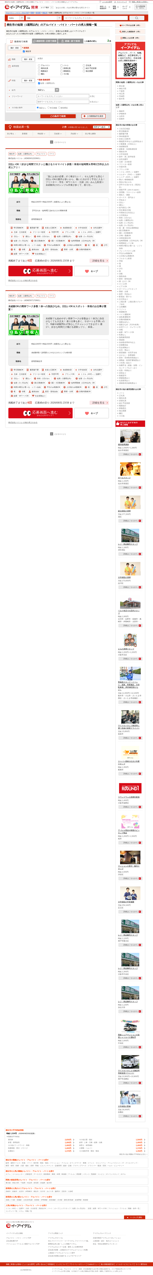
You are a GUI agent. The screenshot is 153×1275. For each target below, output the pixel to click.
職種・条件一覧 (134, 1208)
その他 (66, 74)
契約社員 (44, 68)
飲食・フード (27, 1163)
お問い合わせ (41, 1264)
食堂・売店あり (125, 294)
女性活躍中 (123, 159)
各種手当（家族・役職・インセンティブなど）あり (130, 366)
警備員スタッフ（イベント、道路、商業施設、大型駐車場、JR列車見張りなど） (129, 686)
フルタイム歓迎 (125, 258)
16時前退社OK (125, 238)
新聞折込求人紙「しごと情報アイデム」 (63, 1244)
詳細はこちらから (130, 454)
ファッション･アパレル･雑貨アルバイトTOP (22, 1244)
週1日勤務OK (124, 230)
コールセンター (18, 1174)
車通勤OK (123, 312)
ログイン (140, 7)
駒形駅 (85, 1200)
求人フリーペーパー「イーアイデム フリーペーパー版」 (69, 1241)
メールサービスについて (125, 1264)
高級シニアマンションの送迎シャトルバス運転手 (129, 1036)
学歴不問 (122, 167)
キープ (94, 271)
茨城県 (121, 96)
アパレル (71, 1174)
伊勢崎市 (122, 114)
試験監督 (28, 1174)
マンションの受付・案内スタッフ (129, 867)
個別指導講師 (123, 444)
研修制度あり (124, 378)
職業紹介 (44, 71)
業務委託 (67, 71)
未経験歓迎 (123, 146)
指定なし (42, 108)
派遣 (89, 1208)
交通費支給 (123, 345)
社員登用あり (124, 381)
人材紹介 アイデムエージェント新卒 (61, 1253)
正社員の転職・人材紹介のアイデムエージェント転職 (68, 1250)
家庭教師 (46, 1174)
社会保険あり (124, 347)
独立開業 (89, 71)
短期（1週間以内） (48, 83)
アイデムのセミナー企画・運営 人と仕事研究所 (65, 1247)
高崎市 (121, 111)
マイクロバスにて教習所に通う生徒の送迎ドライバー (129, 727)
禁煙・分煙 (123, 292)
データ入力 (38, 1174)
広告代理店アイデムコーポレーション (107, 1238)
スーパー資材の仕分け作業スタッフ (129, 762)
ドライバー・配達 (94, 1165)
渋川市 (42, 1191)
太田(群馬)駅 (28, 1200)
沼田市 (64, 1191)
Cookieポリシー (93, 1264)
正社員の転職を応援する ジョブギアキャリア (64, 1256)
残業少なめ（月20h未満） (129, 325)
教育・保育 (10, 1165)
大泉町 (70, 1191)
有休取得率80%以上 (127, 342)
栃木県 (121, 99)
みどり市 (50, 1191)
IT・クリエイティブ (129, 1163)
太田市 (121, 116)
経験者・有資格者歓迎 (128, 149)
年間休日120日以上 (127, 213)
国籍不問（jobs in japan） (129, 190)
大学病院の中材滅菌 (126, 902)
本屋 (58, 1174)
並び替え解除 (90, 134)
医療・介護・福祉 (22, 1165)
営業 (104, 1165)
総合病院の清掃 (124, 511)
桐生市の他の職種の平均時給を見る (132, 1154)
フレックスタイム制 (127, 251)
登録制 (121, 340)
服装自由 (122, 276)
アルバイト (45, 65)
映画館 (64, 1174)
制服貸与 (122, 375)
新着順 (24, 134)
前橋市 (121, 119)
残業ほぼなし (124, 322)
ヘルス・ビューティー (116, 1165)
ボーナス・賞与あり (127, 197)
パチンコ (86, 1174)
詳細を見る (98, 260)
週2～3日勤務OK (126, 233)
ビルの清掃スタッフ (126, 649)
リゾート (122, 309)
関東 (32, 13)
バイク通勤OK (125, 314)
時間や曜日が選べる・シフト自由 (130, 247)
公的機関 (122, 307)
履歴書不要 (123, 134)
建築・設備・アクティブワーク (74, 1165)
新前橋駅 (52, 1200)
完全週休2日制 (125, 210)
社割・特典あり (125, 370)
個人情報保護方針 (107, 1264)
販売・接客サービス (13, 1163)
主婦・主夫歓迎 (125, 162)
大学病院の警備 (124, 1106)
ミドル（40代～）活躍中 (129, 172)
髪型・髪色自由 (125, 279)
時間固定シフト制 (126, 243)
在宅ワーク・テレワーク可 (130, 327)
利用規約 (51, 1264)
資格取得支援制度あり (128, 383)
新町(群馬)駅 (68, 1200)
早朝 (121, 261)
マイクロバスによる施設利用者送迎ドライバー (129, 1072)
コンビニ (101, 1174)
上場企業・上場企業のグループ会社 (130, 303)
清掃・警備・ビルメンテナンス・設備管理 (46, 1165)
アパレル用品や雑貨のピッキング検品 (129, 831)
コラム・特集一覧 (25, 1211)
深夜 (121, 274)
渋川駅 (59, 1200)
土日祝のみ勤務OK (126, 256)
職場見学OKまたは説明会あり (131, 141)
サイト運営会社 (141, 1264)
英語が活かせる (125, 182)
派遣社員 (67, 68)
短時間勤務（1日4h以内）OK (131, 241)
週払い (121, 205)
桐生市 (44, 13)
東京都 (121, 86)
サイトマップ (122, 2)
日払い (121, 202)
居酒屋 (78, 1174)
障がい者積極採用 (126, 180)
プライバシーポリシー (77, 1264)
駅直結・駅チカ (125, 297)
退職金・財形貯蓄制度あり (130, 360)
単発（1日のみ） (126, 218)
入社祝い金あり (125, 363)
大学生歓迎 (123, 154)
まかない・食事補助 (127, 355)
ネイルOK (123, 284)
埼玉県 (121, 94)
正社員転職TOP (12, 1241)
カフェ (8, 1174)
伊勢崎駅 (44, 1200)
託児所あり (123, 299)
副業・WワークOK (126, 332)
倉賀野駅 (78, 1200)
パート (66, 65)
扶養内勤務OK (125, 319)
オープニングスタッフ (128, 289)
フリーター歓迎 (125, 164)
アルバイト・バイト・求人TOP (17, 13)
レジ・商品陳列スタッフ (128, 544)
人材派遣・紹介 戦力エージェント (106, 1241)
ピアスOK (123, 286)
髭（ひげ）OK (125, 281)
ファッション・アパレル (59, 1163)
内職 (121, 330)
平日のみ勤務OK (125, 253)
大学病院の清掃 (124, 577)
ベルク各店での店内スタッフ (129, 612)
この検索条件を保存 (93, 116)
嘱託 (43, 74)
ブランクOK (124, 169)
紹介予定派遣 (91, 68)
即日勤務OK (124, 131)
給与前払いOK (125, 208)
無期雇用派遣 (124, 337)
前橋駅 (19, 1200)
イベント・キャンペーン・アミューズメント (104, 1163)
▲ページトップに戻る (134, 1217)
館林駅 (36, 1200)
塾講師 (93, 1174)
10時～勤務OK (125, 236)
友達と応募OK (125, 139)
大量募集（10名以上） (128, 144)
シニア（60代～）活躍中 (129, 177)
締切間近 (64, 108)
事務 (53, 1174)
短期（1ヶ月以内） (126, 223)
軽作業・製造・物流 (41, 1163)
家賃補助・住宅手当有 (128, 353)
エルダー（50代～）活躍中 (130, 174)
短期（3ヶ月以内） (126, 225)
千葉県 (121, 91)
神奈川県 (122, 89)
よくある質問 (107, 2)
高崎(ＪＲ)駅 (10, 1200)
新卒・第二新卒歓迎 (127, 157)
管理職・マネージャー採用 (130, 192)
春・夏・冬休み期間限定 (129, 228)
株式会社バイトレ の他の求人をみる (23, 280)
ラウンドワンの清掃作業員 (129, 797)
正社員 (88, 65)
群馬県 (38, 13)
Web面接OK (124, 136)
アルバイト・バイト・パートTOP (18, 1238)
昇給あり (122, 200)
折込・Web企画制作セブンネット (105, 1244)
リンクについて (61, 1264)
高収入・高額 (124, 195)
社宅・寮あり (124, 350)
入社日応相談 (124, 129)
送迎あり (122, 373)
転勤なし (122, 335)
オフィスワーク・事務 (78, 1163)
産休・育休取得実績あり (129, 358)
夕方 (121, 269)
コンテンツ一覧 (11, 1211)
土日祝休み (123, 215)
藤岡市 (57, 1191)
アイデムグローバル (55, 1238)
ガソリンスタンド (112, 1174)
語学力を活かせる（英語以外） (130, 186)
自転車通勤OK (125, 317)
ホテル (123, 1174)
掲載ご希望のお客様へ (140, 2)
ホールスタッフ (124, 478)
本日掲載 (53, 108)
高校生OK (123, 152)
